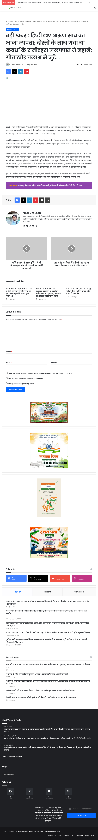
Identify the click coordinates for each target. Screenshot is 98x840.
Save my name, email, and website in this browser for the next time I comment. (40, 373)
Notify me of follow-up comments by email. (25, 378)
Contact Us (68, 835)
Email (9, 362)
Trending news (8, 775)
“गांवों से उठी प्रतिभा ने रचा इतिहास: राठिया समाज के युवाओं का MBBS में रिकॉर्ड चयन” (40, 690)
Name (9, 352)
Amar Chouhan (15, 65)
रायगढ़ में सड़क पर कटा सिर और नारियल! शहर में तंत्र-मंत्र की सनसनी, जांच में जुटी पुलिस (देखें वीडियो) (48, 632)
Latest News (19, 21)
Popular (17, 592)
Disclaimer (79, 835)
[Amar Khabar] (15, 8)
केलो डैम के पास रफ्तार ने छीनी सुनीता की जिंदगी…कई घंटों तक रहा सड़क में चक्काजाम (41, 697)
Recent (47, 592)
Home (10, 21)
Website (54, 362)
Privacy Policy (90, 835)
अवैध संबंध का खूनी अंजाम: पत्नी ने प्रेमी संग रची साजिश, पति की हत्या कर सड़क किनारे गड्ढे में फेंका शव (19, 292)
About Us (58, 835)
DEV (58, 831)
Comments (79, 592)
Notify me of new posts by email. (21, 383)
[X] (30, 225)
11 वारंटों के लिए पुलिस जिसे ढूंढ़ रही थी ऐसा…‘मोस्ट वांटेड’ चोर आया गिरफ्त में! (78, 291)
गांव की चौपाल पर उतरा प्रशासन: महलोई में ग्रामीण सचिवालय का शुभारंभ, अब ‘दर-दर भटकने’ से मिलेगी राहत (48, 292)
